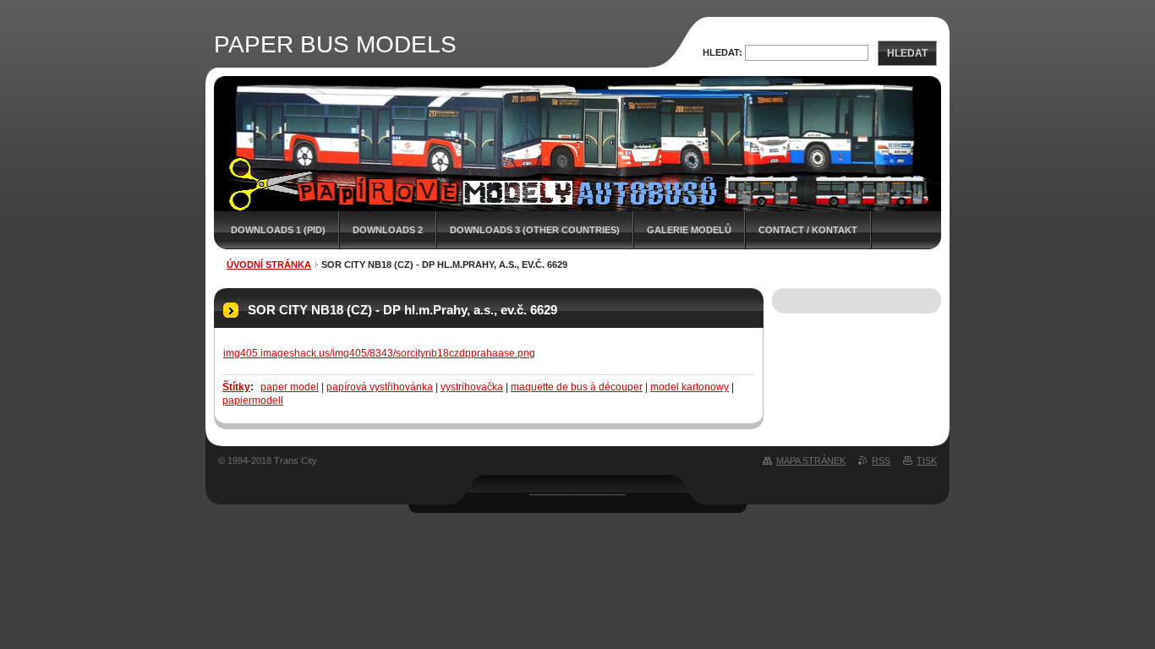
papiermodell (252, 400)
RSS (881, 460)
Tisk (927, 460)
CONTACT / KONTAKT (807, 230)
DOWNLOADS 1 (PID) (278, 230)
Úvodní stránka (269, 264)
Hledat (907, 53)
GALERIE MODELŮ (689, 230)
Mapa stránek (811, 460)
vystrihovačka (472, 387)
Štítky (236, 387)
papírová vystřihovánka (379, 387)
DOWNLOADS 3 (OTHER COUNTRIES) (535, 230)
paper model (289, 387)
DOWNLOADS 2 (388, 230)
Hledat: (722, 52)
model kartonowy (689, 387)
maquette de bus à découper (577, 387)
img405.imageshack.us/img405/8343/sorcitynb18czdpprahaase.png (379, 353)
